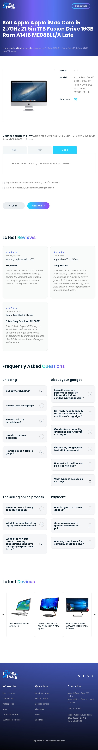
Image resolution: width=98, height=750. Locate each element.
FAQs (37, 714)
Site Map (39, 719)
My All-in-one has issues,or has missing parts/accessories (33, 182)
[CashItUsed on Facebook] (83, 676)
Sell (12, 48)
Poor (14, 150)
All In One (19, 48)
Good (65, 149)
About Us (39, 709)
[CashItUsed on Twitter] (88, 676)
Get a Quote (9, 693)
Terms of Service (11, 714)
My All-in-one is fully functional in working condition (30, 187)
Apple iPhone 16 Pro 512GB (65, 259)
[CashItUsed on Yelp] (92, 676)
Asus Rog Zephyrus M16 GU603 (20, 259)
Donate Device (42, 703)
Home (5, 48)
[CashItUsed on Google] (79, 676)
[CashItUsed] (9, 6)
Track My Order (42, 693)
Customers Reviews (12, 719)
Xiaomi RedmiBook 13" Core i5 (19, 315)
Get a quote (81, 5)
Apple (29, 48)
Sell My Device (41, 698)
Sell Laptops (8, 703)
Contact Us (8, 698)
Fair (40, 150)
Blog (5, 709)
